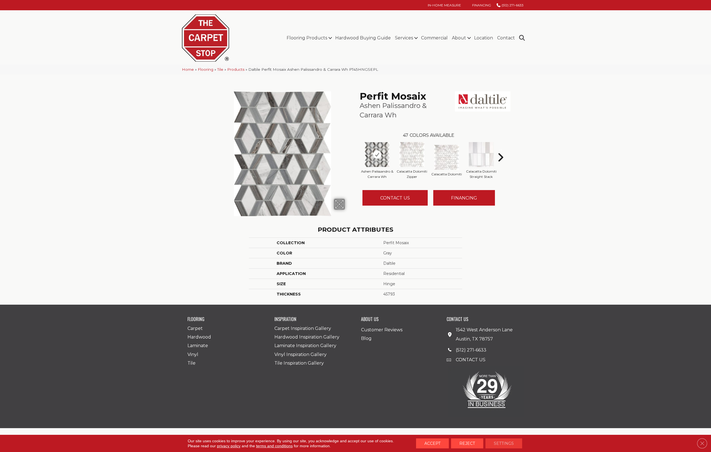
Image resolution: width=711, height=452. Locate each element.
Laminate (197, 345)
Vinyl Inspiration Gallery (300, 354)
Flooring (205, 69)
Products (235, 69)
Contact (506, 38)
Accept (432, 443)
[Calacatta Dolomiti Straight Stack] (481, 154)
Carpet (195, 328)
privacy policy (229, 446)
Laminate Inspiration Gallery (305, 345)
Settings (504, 443)
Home (188, 69)
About (459, 38)
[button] (330, 38)
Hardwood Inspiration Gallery (306, 337)
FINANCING (464, 198)
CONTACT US (470, 359)
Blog (366, 338)
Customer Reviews (381, 329)
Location (483, 38)
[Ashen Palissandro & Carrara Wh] (377, 154)
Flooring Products (307, 38)
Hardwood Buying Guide (363, 38)
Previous (357, 149)
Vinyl (192, 354)
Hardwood (199, 337)
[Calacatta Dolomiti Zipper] (412, 154)
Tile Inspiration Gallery (299, 363)
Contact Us (395, 198)
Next (500, 149)
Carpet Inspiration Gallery (302, 328)
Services (404, 38)
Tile (220, 69)
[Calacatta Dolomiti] (446, 157)
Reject (467, 443)
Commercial (434, 38)
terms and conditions (274, 446)
